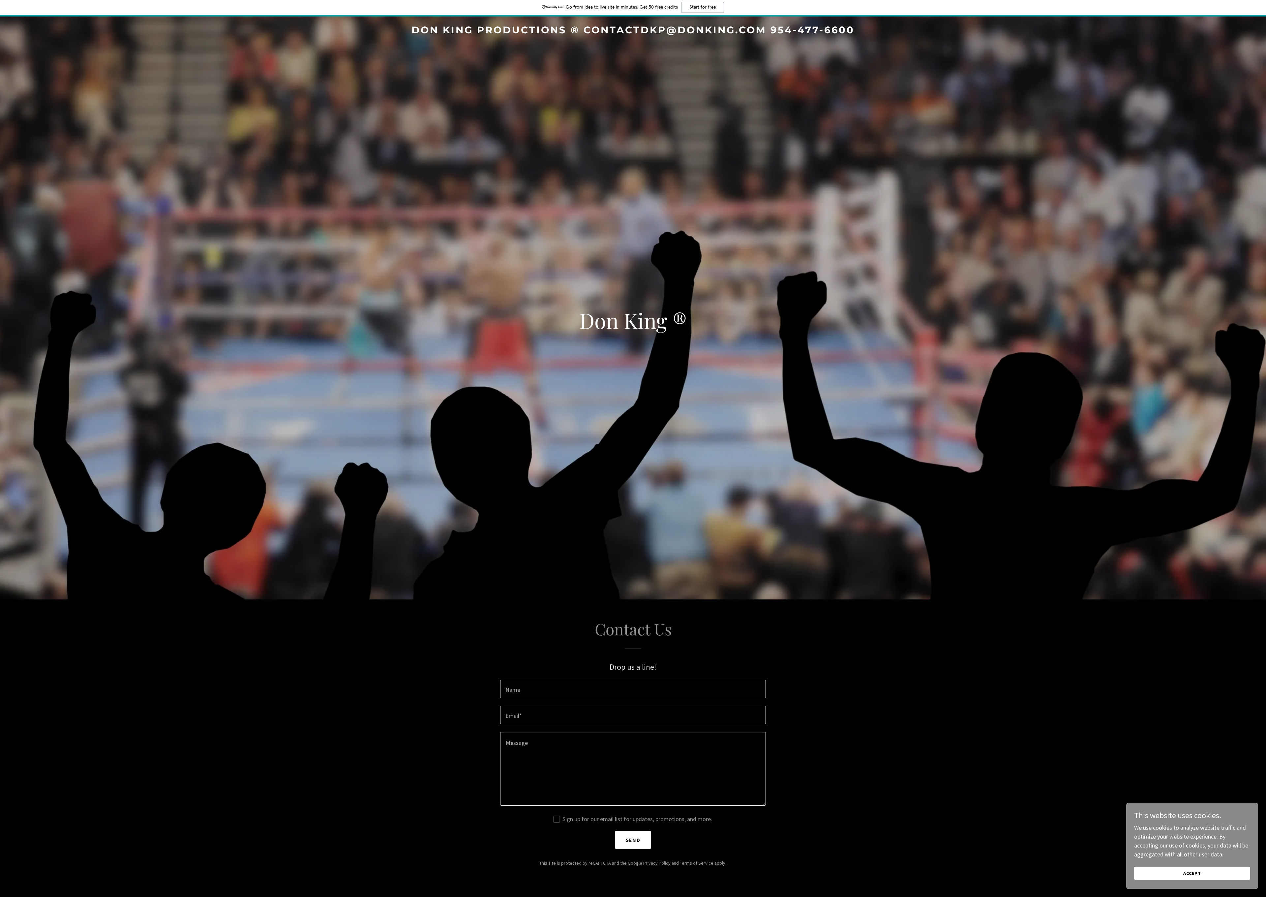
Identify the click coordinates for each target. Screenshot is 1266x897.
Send (633, 840)
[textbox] (633, 689)
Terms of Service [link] (696, 863)
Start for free (702, 7)
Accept (1192, 873)
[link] (632, 31)
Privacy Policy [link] (657, 863)
